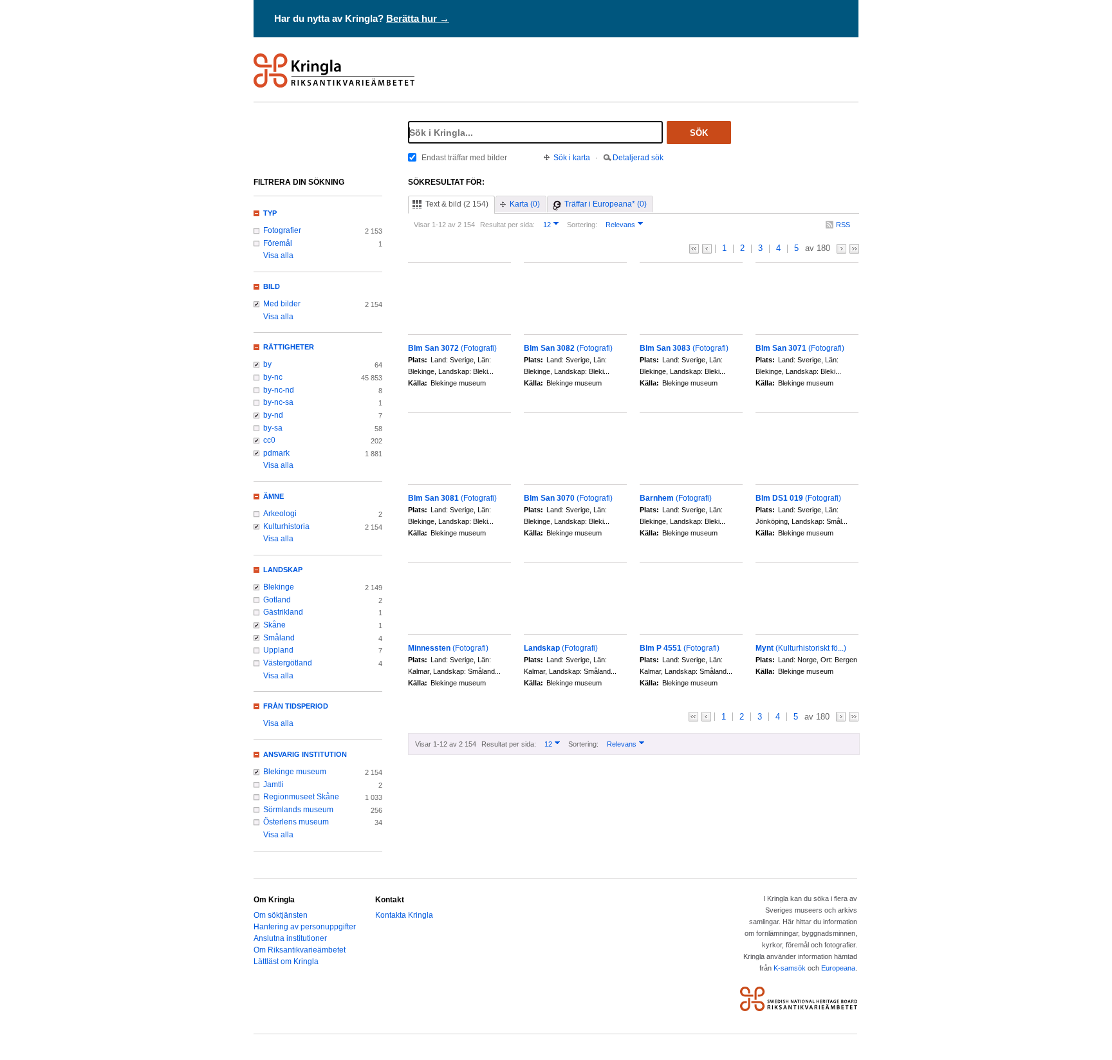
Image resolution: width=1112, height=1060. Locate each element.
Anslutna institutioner (290, 938)
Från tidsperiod (295, 706)
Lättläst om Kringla (286, 961)
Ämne (273, 496)
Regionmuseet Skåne (301, 796)
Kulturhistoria (286, 526)
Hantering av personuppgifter (305, 926)
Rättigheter (288, 347)
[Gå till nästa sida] (841, 249)
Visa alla (278, 255)
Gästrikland (283, 612)
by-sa (273, 427)
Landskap (282, 569)
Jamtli (273, 784)
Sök (699, 133)
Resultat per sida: (507, 224)
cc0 (269, 440)
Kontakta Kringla (404, 915)
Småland (279, 637)
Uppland (278, 650)
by (267, 364)
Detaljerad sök (638, 157)
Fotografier (282, 230)
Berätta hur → (417, 18)
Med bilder (282, 303)
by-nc (273, 377)
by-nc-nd (278, 390)
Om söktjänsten (281, 915)
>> (854, 249)
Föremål (277, 243)
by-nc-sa (278, 402)
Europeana (838, 968)
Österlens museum (296, 821)
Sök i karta (571, 157)
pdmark (276, 453)
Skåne (274, 624)
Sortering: (582, 224)
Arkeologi (280, 513)
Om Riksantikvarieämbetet (300, 949)
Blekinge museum (294, 771)
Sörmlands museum (298, 809)
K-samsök (790, 968)
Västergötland (287, 662)
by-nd (273, 415)
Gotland (277, 599)
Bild (271, 286)
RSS (843, 224)
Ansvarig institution (305, 754)
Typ (270, 213)
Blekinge (278, 586)
